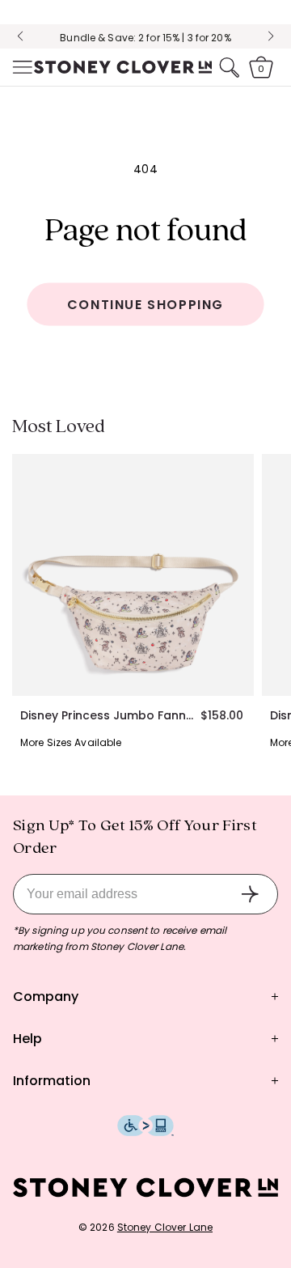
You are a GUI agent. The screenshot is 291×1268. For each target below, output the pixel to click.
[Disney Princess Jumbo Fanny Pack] (133, 575)
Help (27, 1038)
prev (20, 36)
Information (52, 1080)
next (271, 36)
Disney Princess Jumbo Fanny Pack (109, 715)
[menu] (21, 67)
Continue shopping (145, 304)
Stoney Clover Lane (165, 1227)
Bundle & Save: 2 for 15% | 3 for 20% (145, 38)
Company (45, 996)
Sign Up (249, 894)
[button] (21, 67)
